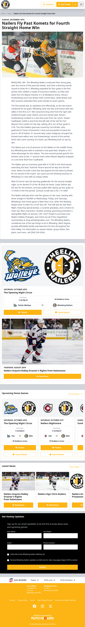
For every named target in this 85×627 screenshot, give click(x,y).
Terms (32, 600)
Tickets (24, 312)
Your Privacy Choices (45, 600)
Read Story (43, 376)
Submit (42, 567)
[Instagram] (42, 606)
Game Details (64, 312)
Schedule (50, 4)
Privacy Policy (23, 600)
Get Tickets (66, 4)
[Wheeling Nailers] (5, 4)
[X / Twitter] (50, 606)
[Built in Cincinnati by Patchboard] (42, 617)
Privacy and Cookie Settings (65, 600)
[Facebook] (34, 606)
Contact (12, 600)
